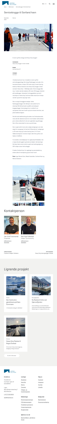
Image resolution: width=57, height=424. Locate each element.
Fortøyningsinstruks (26, 407)
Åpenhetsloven (42, 400)
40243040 (6, 242)
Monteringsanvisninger (27, 400)
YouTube (40, 385)
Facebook (40, 380)
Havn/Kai (23, 382)
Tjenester (23, 387)
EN (45, 4)
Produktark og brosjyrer (27, 405)
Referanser (11, 7)
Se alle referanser (11, 355)
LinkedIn (40, 387)
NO (43, 4)
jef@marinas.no (7, 241)
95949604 (23, 242)
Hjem (5, 7)
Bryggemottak (24, 409)
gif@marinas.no (24, 241)
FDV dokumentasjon (26, 402)
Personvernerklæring (43, 402)
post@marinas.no (8, 397)
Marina (23, 385)
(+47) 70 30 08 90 (9, 394)
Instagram (41, 382)
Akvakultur (23, 380)
